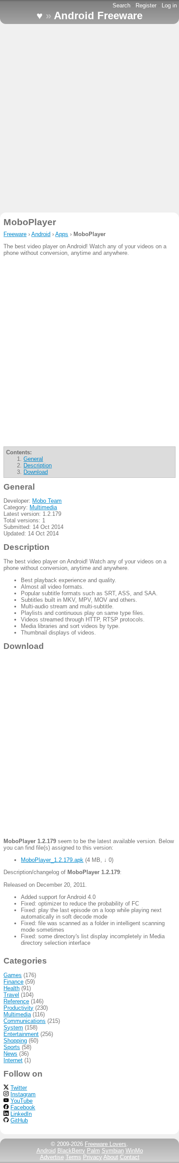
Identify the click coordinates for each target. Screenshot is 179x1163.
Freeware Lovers (105, 1144)
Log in (169, 5)
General (33, 459)
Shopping (15, 1040)
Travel (11, 994)
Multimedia (43, 507)
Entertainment (21, 1034)
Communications (24, 1021)
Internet (13, 1060)
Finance (13, 981)
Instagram (23, 1094)
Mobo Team (47, 500)
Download (35, 472)
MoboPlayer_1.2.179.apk (52, 860)
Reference (16, 1001)
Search (121, 5)
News (10, 1053)
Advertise (52, 1157)
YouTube (21, 1101)
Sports (11, 1047)
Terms (73, 1157)
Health (11, 988)
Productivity (18, 1008)
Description (37, 465)
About (110, 1157)
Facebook (22, 1107)
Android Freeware (98, 15)
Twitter (18, 1087)
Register (146, 5)
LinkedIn (21, 1114)
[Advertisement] (89, 118)
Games (12, 975)
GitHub (19, 1120)
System (13, 1027)
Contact (129, 1157)
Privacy (92, 1157)
